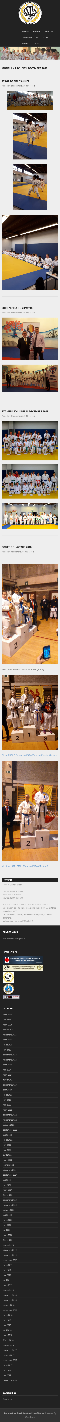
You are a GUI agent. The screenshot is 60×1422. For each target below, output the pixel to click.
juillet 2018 (7, 1315)
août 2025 (7, 1039)
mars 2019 (7, 1285)
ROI (37, 37)
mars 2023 (7, 1110)
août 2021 (7, 1180)
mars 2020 (7, 1235)
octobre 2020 (8, 1210)
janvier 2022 (8, 1165)
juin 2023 (7, 1100)
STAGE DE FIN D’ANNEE (15, 81)
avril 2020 (7, 1230)
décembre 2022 (10, 1115)
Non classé (7, 1399)
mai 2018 (7, 1325)
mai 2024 (7, 1069)
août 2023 (7, 1089)
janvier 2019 (8, 1290)
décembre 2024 (10, 1054)
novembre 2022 (10, 1120)
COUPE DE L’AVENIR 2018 (17, 547)
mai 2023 (7, 1105)
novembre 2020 (10, 1205)
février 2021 (8, 1195)
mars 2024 (7, 1075)
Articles (49, 31)
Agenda (36, 31)
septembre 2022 (10, 1130)
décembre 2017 (10, 1350)
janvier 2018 (8, 1345)
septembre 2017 (10, 1360)
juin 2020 (7, 1225)
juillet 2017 (7, 1365)
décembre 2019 (10, 1250)
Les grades (27, 37)
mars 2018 (7, 1335)
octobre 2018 (8, 1305)
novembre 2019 (10, 1255)
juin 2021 (7, 1185)
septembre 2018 (10, 1310)
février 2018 (8, 1340)
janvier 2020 (8, 1245)
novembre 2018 (10, 1300)
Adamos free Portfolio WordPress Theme (24, 1413)
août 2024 (7, 1064)
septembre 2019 (10, 1260)
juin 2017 (7, 1370)
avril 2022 (7, 1155)
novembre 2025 (10, 1034)
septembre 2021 (10, 1175)
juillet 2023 (7, 1095)
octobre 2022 (8, 1125)
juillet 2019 (7, 1265)
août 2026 (7, 1014)
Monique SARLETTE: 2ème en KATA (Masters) (25, 866)
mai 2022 (7, 1150)
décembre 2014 (10, 1380)
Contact (37, 43)
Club (46, 37)
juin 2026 (7, 1019)
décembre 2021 (10, 1170)
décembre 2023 (10, 1085)
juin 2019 (7, 1270)
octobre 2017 (8, 1355)
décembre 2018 (10, 1295)
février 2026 (8, 1029)
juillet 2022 (7, 1140)
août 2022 (7, 1135)
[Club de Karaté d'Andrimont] (30, 12)
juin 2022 (7, 1145)
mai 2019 (7, 1275)
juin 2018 (7, 1320)
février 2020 (8, 1240)
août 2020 (7, 1215)
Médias (25, 43)
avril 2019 (7, 1280)
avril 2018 (7, 1330)
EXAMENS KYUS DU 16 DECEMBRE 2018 (25, 411)
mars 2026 (7, 1024)
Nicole (32, 85)
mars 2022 (7, 1160)
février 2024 (8, 1079)
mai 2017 (7, 1375)
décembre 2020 (10, 1200)
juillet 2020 (7, 1220)
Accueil (25, 31)
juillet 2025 (7, 1044)
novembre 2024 (10, 1060)
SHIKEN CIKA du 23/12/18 (17, 308)
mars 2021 (7, 1190)
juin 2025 (7, 1050)
